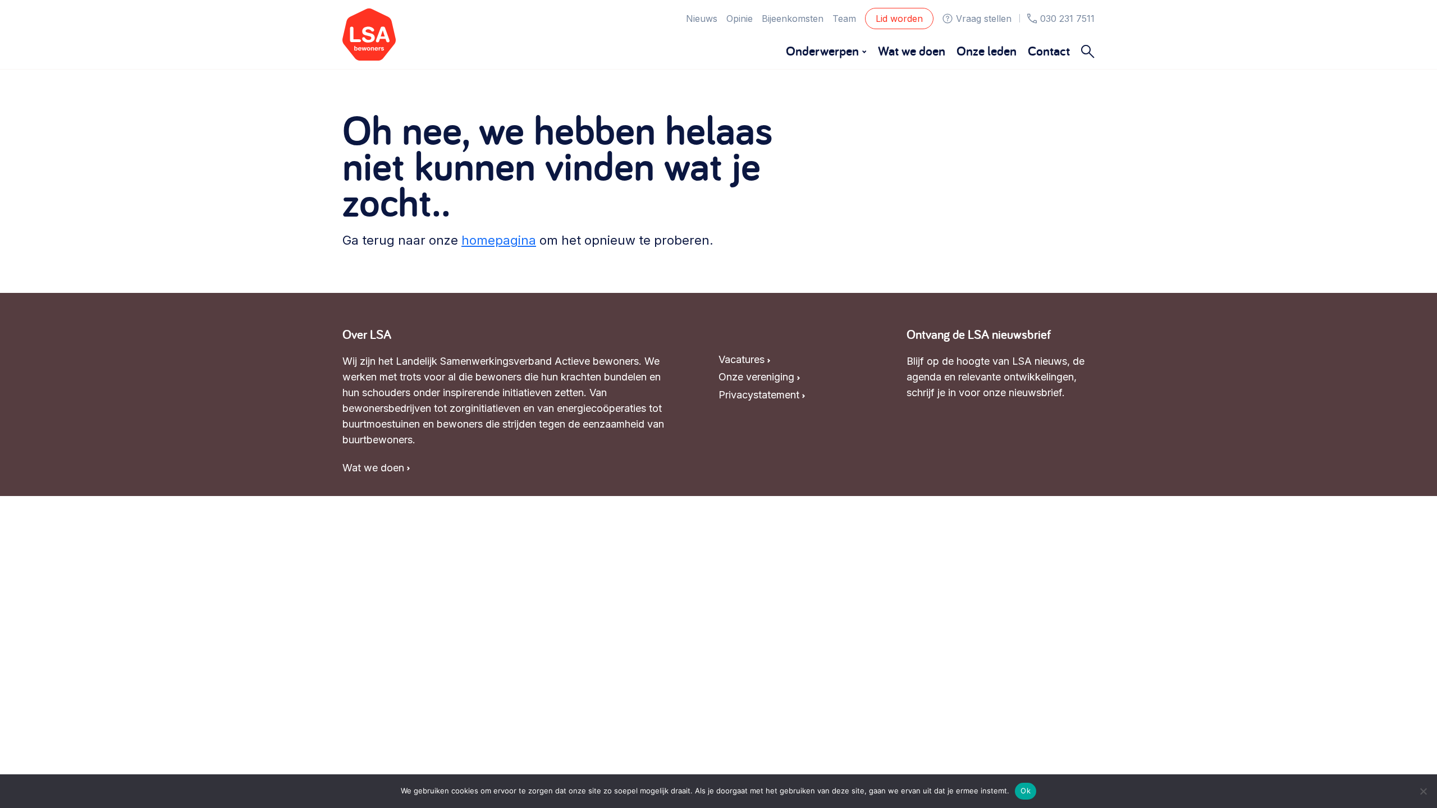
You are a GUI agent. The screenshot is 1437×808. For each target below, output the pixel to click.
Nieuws (701, 18)
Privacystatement (758, 395)
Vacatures (741, 359)
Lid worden (899, 18)
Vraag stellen (984, 18)
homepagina (498, 240)
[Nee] (1423, 791)
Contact (1049, 50)
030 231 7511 (1067, 18)
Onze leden (987, 50)
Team (844, 18)
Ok (1025, 790)
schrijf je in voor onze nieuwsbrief (984, 392)
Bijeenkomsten (792, 18)
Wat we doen (911, 50)
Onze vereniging (756, 377)
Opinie (739, 18)
